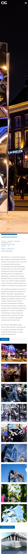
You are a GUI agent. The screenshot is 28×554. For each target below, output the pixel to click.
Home (3, 254)
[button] (14, 358)
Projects (10, 254)
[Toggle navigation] (26, 3)
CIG (8, 3)
